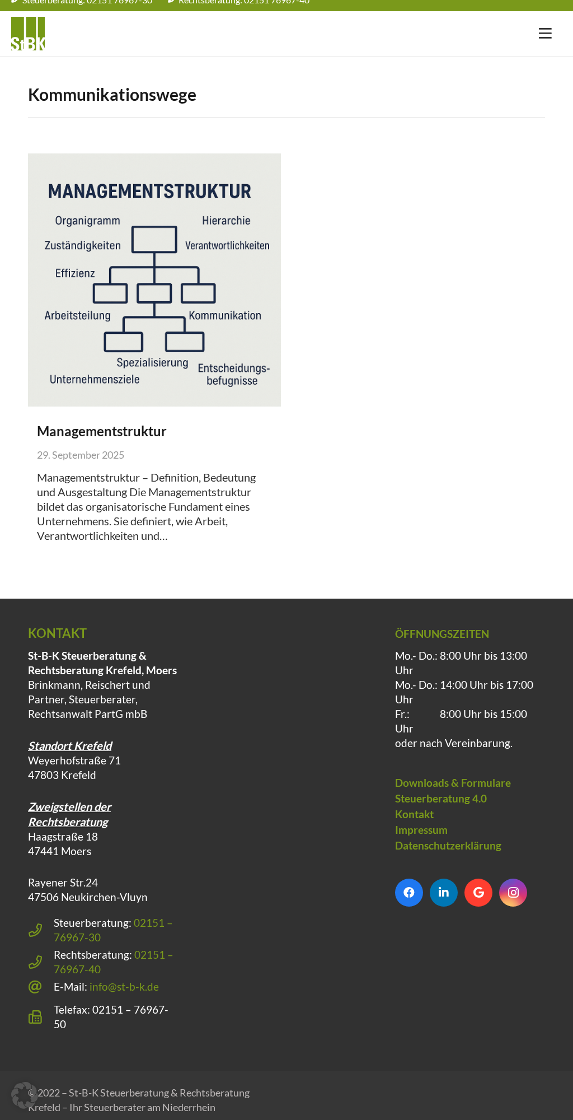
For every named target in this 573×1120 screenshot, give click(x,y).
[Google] (478, 893)
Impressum (421, 829)
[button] (24, 1095)
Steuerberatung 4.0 (441, 798)
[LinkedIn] (444, 893)
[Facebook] (409, 893)
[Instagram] (513, 893)
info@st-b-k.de (124, 986)
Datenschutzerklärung (448, 845)
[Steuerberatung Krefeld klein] (28, 33)
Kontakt (414, 814)
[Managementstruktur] (154, 280)
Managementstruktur (102, 431)
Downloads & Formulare (453, 782)
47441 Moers (59, 850)
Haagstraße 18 (63, 836)
